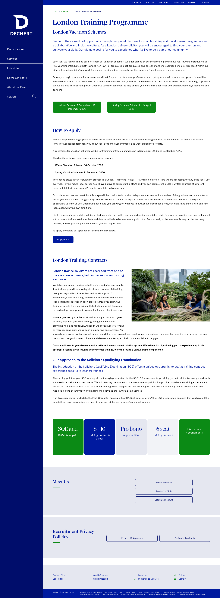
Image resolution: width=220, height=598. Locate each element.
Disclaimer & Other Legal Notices (91, 592)
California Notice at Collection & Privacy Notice (178, 592)
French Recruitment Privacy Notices (133, 594)
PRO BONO (164, 3)
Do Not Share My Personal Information (192, 594)
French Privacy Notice (110, 594)
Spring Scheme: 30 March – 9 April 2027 (131, 107)
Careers (65, 11)
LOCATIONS (137, 3)
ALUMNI (191, 3)
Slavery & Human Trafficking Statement (162, 594)
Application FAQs (163, 491)
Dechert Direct (60, 575)
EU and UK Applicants (132, 538)
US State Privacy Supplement (89, 594)
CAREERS (205, 3)
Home (55, 11)
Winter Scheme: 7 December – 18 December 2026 (77, 107)
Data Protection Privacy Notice (149, 592)
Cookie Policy (130, 592)
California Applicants (185, 538)
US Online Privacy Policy (113, 592)
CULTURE (150, 3)
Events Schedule (164, 482)
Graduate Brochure (164, 500)
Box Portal (58, 579)
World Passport (100, 579)
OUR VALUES (178, 3)
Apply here (63, 239)
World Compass (100, 575)
